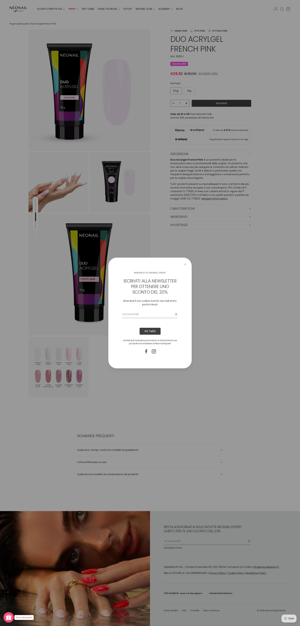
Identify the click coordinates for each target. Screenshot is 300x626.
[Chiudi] (185, 264)
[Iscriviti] (173, 314)
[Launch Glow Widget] (8, 617)
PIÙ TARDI (150, 331)
